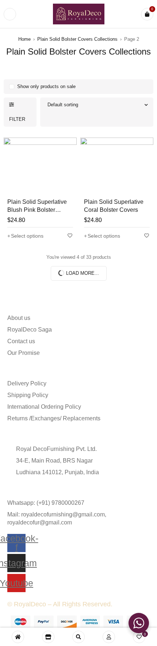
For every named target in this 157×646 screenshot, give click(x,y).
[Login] (109, 637)
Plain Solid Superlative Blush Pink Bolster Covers (37, 210)
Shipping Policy (27, 395)
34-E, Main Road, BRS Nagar (54, 460)
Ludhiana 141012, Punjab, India (57, 472)
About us (18, 318)
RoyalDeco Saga (29, 329)
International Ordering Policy (44, 407)
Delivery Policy (26, 383)
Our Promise (23, 353)
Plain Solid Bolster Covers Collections (77, 39)
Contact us (21, 341)
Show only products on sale (46, 86)
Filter (17, 119)
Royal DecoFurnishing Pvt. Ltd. (56, 449)
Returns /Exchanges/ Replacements (53, 418)
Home (24, 39)
